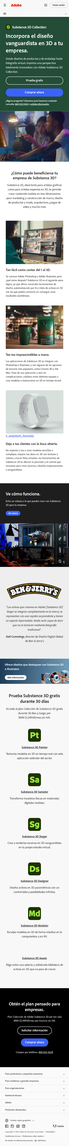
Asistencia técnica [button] (13, 1095)
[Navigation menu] (5, 5)
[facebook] (6, 1126)
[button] (45, 5)
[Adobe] (16, 5)
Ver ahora (13, 513)
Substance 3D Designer (34, 881)
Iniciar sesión (58, 5)
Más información (15, 677)
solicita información (39, 104)
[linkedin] (23, 1126)
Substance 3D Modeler (34, 925)
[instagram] (12, 1126)
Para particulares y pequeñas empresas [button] (24, 1073)
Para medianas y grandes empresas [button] (22, 1081)
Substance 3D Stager (34, 836)
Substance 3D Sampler (34, 792)
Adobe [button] (8, 1102)
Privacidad (50, 1132)
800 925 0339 (21, 104)
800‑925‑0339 (46, 1052)
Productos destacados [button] (15, 1109)
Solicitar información (35, 1030)
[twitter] (18, 1126)
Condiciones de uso (12, 1136)
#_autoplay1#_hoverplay (20, 435)
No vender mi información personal (19, 1140)
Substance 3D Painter (34, 747)
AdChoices (42, 1140)
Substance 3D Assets (34, 958)
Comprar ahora (34, 92)
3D (4, 13)
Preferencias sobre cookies (32, 1136)
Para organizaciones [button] (14, 1088)
